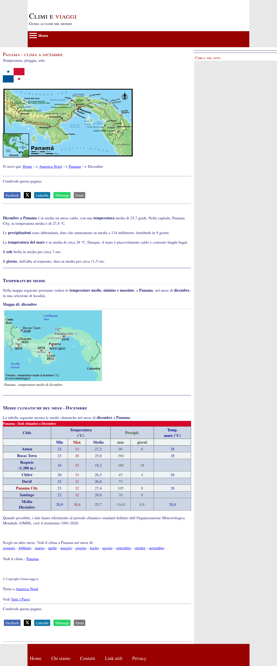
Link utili (113, 658)
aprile (52, 547)
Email (80, 195)
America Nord (50, 166)
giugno (81, 547)
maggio (66, 547)
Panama (75, 166)
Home (27, 166)
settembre (123, 547)
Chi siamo (60, 658)
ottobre (140, 547)
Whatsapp (62, 195)
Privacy (139, 658)
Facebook (12, 195)
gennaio (9, 547)
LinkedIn (42, 195)
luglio (94, 547)
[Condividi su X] (27, 195)
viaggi (53, 15)
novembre (156, 547)
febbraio (25, 547)
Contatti (87, 658)
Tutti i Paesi (20, 599)
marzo (40, 547)
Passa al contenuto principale (50, 2)
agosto (107, 547)
